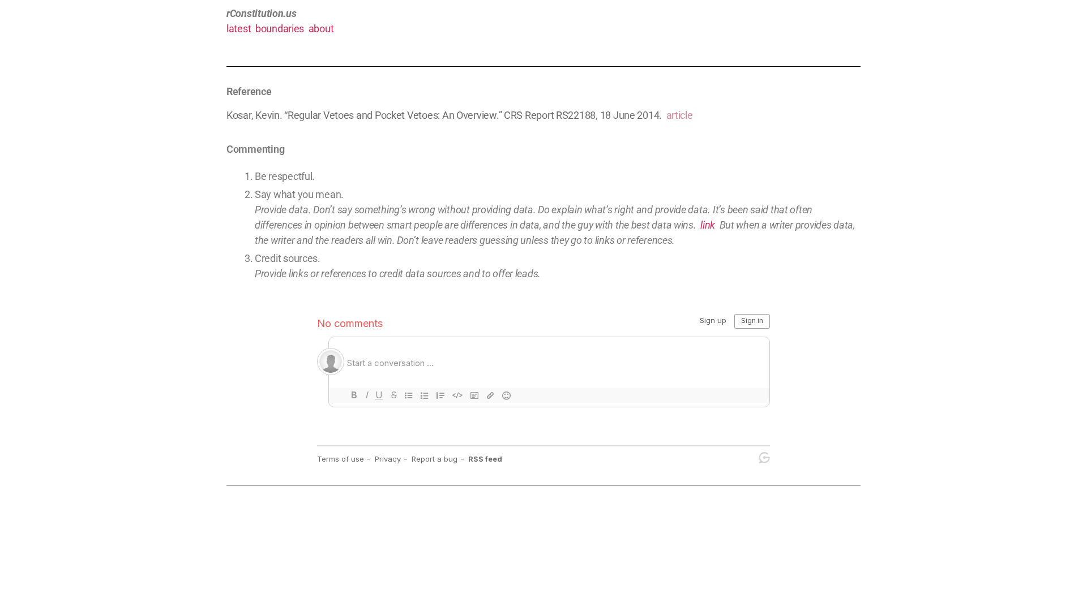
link (707, 225)
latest (238, 29)
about (321, 29)
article (679, 115)
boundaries (279, 29)
